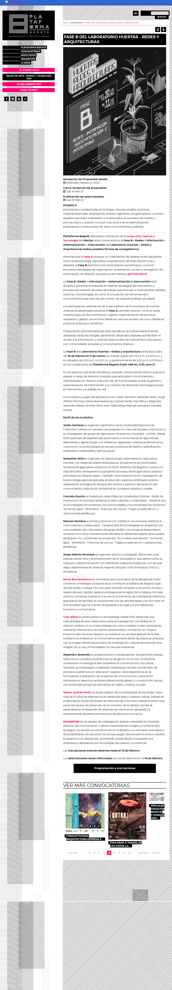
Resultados (28, 55)
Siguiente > (163, 29)
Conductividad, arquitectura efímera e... (84, 837)
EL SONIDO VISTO (29, 69)
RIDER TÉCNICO (29, 90)
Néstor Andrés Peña (77, 692)
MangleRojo (71, 721)
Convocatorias (30, 51)
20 (129, 852)
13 (94, 852)
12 (89, 852)
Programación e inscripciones (114, 768)
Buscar (161, 17)
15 (104, 852)
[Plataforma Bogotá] (28, 25)
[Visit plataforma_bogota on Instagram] (12, 99)
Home (65, 23)
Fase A (88, 256)
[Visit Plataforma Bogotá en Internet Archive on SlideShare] (25, 99)
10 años (25, 62)
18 (119, 852)
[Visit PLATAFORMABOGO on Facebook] (6, 99)
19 (124, 852)
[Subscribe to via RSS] (19, 99)
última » (156, 852)
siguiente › (143, 852)
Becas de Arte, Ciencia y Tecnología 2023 (29, 77)
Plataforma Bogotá (33, 47)
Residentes (28, 59)
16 (109, 852)
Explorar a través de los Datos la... (126, 844)
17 (114, 852)
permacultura (137, 274)
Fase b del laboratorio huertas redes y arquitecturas (112, 23)
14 (99, 852)
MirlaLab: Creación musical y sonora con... (158, 812)
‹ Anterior (157, 29)
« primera (72, 852)
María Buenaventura (77, 579)
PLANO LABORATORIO (29, 84)
